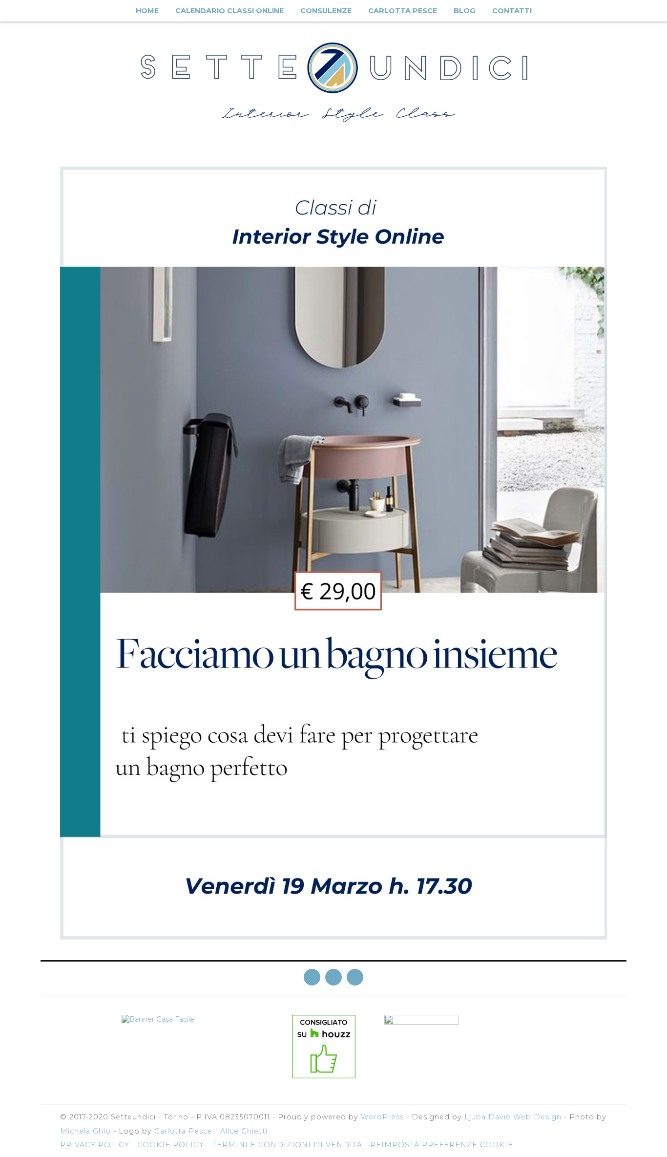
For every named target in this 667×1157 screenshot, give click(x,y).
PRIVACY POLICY (94, 1144)
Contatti (512, 10)
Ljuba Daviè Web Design (513, 1117)
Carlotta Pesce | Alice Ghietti (211, 1131)
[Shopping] (647, 11)
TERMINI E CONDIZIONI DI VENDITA (287, 1144)
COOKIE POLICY (170, 1144)
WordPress (382, 1117)
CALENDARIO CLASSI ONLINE (229, 10)
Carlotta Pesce (402, 10)
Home (147, 10)
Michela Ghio (85, 1131)
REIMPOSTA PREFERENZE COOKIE (441, 1144)
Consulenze (326, 10)
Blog (465, 10)
